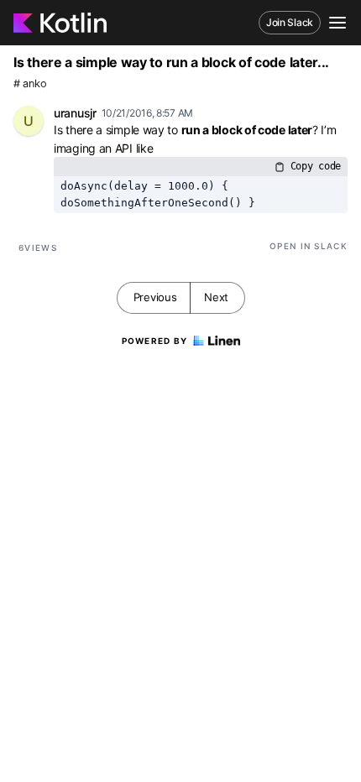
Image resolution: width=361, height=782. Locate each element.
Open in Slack (308, 246)
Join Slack (289, 22)
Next (216, 297)
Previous (155, 297)
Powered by (155, 341)
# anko (29, 83)
